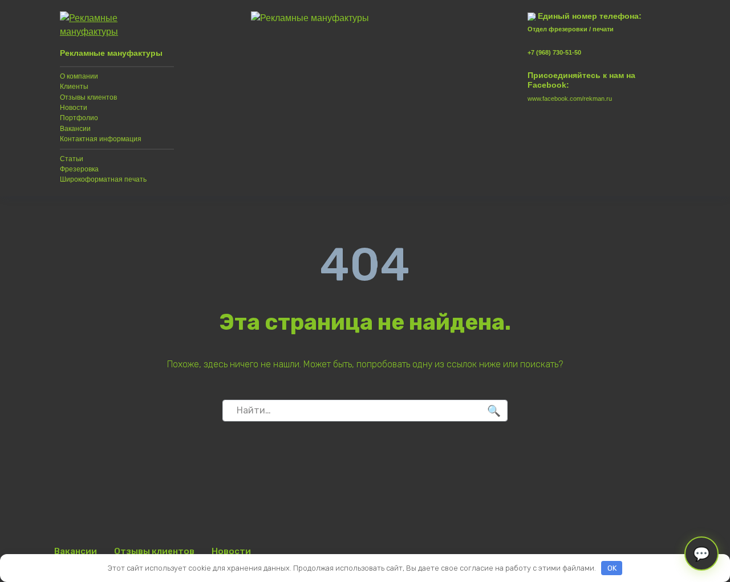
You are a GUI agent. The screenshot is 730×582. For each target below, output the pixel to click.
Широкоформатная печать (103, 179)
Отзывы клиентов (88, 97)
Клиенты (74, 87)
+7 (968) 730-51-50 (554, 52)
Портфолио (79, 118)
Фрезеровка (79, 169)
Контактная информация (100, 139)
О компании (79, 76)
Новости (73, 108)
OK (612, 568)
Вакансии (75, 129)
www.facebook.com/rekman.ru (570, 98)
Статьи (71, 159)
